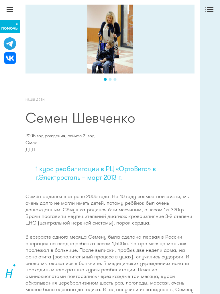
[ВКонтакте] (10, 58)
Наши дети (35, 100)
